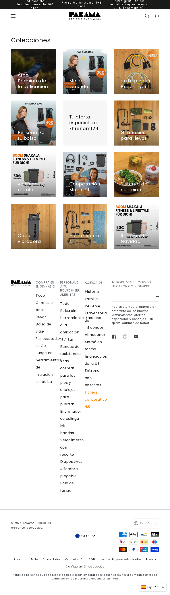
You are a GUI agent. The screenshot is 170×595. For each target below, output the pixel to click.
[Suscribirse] (157, 296)
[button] (147, 16)
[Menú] (13, 16)
